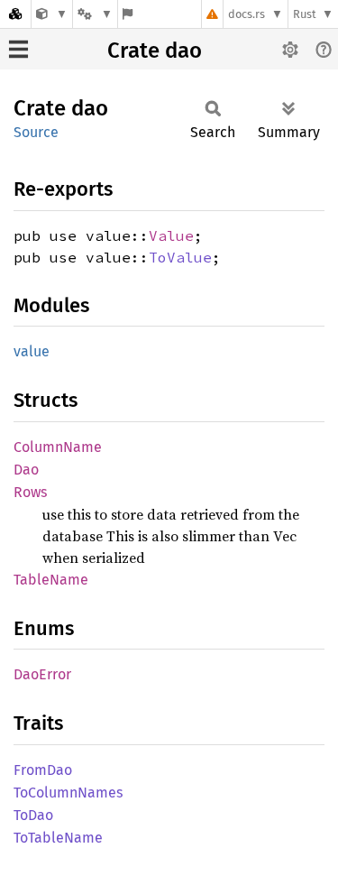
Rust (304, 14)
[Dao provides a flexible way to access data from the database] (52, 14)
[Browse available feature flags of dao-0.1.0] (127, 14)
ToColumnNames (68, 792)
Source (36, 132)
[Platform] (94, 14)
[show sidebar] (18, 49)
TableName (51, 579)
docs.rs (246, 14)
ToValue (180, 257)
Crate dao (154, 50)
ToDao (33, 815)
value (32, 351)
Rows (30, 492)
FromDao (43, 770)
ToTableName (58, 837)
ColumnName (58, 447)
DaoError (42, 674)
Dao (26, 469)
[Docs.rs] (15, 14)
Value (171, 235)
